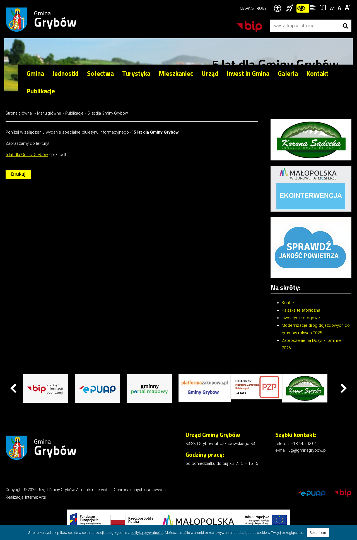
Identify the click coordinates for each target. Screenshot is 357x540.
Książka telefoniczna (301, 310)
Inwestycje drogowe (301, 317)
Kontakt (317, 73)
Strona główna (19, 113)
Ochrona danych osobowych (140, 489)
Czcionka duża (347, 7)
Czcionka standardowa (340, 7)
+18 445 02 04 (304, 443)
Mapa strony (253, 8)
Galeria (288, 73)
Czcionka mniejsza (332, 7)
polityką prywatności (147, 532)
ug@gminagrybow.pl (307, 450)
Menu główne (49, 113)
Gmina (55, 19)
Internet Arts (35, 497)
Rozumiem (318, 532)
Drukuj (18, 174)
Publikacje (74, 113)
